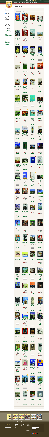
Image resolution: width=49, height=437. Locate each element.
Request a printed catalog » (8, 424)
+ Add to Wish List (25, 27)
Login (33, 0)
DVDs (16, 2)
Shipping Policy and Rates (28, 425)
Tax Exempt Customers (28, 431)
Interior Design (6, 34)
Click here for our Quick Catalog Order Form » (31, 421)
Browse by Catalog (16, 429)
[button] (42, 0)
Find (8, 6)
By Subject (31, 2)
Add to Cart (25, 26)
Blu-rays (19, 2)
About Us (27, 433)
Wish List (21, 427)
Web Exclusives (27, 2)
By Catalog (35, 2)
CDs (20, 2)
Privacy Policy (27, 427)
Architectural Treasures (7, 31)
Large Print (23, 2)
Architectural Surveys (7, 30)
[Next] (43, 416)
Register (35, 0)
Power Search (9, 7)
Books (14, 2)
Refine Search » (7, 44)
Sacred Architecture (7, 41)
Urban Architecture (7, 42)
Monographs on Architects (8, 35)
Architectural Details (7, 29)
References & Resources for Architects (8, 38)
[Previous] (5, 416)
